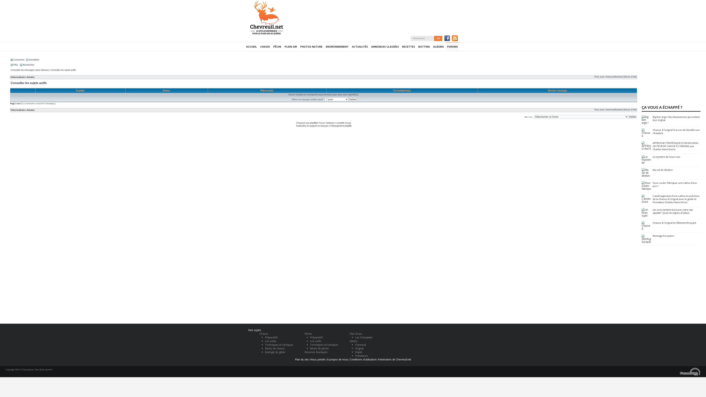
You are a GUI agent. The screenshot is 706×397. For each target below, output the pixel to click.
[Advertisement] (669, 80)
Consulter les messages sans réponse (30, 70)
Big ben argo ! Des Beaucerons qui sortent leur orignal (676, 118)
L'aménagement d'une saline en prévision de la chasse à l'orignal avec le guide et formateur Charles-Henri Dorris (676, 199)
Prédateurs (361, 355)
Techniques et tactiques (279, 344)
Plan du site (302, 359)
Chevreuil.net (18, 77)
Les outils (270, 341)
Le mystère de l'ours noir (666, 156)
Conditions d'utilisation (363, 359)
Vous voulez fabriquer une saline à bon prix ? (675, 184)
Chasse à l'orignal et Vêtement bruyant (674, 222)
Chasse (263, 333)
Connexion (18, 59)
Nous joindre (318, 359)
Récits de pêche (319, 348)
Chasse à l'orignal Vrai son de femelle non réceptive (676, 131)
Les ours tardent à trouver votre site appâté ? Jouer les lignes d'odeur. (673, 211)
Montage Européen (663, 235)
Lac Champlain (363, 337)
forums (31, 77)
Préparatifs (271, 337)
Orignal (359, 348)
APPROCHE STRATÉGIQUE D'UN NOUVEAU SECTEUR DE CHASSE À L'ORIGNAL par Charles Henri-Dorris (675, 146)
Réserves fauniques (316, 352)
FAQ (15, 65)
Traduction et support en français (312, 126)
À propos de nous (337, 359)
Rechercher (28, 65)
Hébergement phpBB (341, 126)
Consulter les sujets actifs (63, 70)
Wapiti (358, 352)
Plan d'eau (356, 333)
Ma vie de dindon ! (663, 169)
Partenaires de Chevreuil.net (394, 359)
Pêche (308, 333)
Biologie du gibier (275, 352)
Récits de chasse (275, 348)
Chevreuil (360, 344)
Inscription (33, 59)
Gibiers (354, 341)
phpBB (313, 123)
